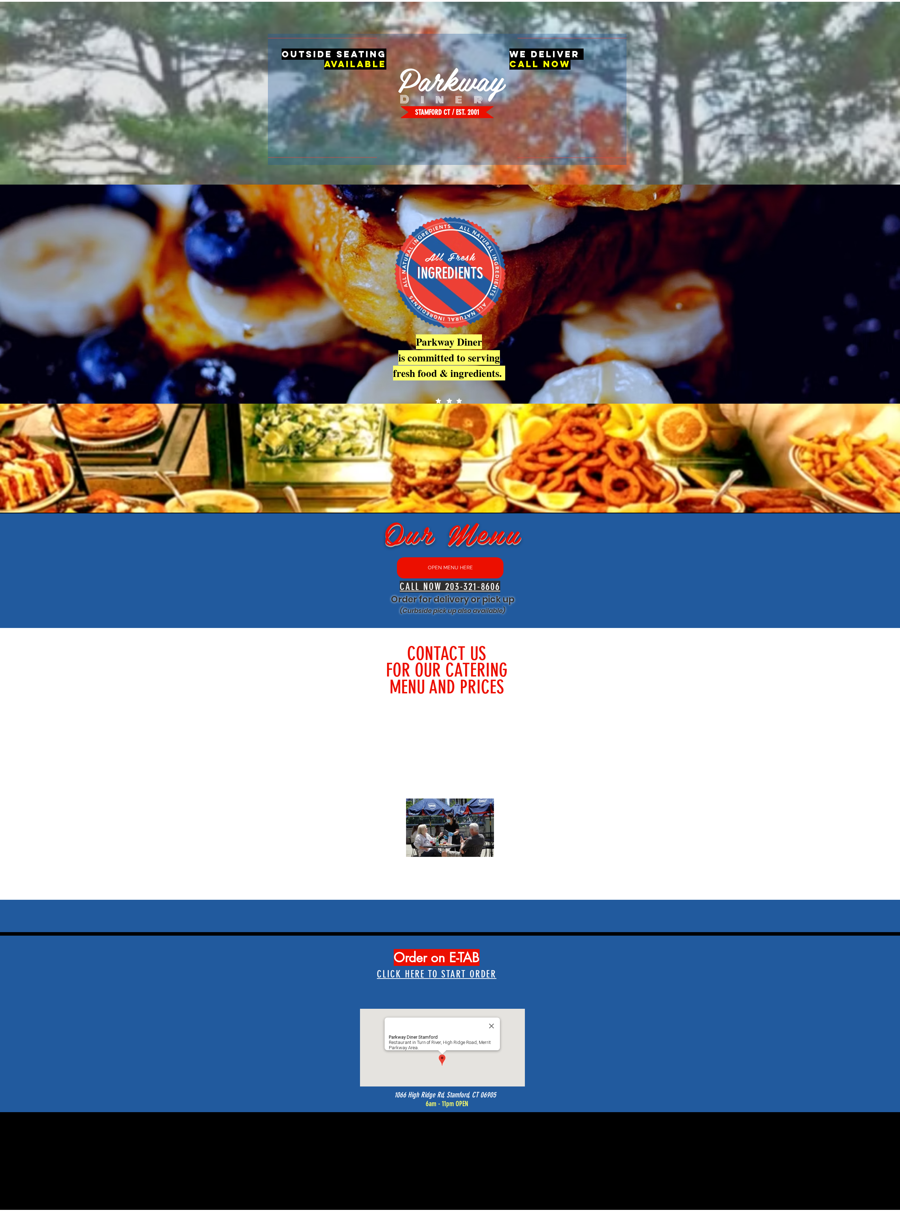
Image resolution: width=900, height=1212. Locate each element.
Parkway (450, 78)
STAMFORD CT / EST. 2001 (447, 112)
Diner (447, 99)
